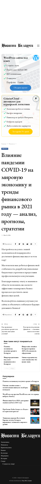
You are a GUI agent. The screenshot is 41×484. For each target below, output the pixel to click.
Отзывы (20, 82)
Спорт (3, 461)
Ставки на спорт (8, 464)
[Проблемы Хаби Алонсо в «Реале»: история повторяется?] (34, 411)
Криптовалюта (6, 447)
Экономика (5, 442)
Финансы (4, 148)
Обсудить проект (20, 87)
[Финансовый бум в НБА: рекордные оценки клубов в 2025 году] (34, 403)
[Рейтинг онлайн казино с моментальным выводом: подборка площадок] (34, 387)
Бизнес (3, 450)
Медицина (5, 456)
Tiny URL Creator (27, 480)
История (4, 458)
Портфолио (11, 82)
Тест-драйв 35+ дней (20, 131)
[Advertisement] (20, 21)
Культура (4, 453)
